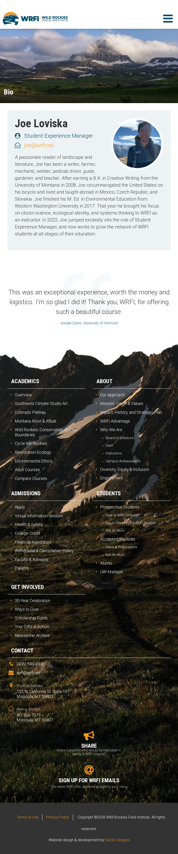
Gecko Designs (117, 840)
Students (108, 493)
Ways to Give (26, 609)
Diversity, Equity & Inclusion (124, 469)
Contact (22, 650)
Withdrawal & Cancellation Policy (44, 550)
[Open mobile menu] (167, 18)
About (104, 381)
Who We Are (111, 429)
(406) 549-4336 (30, 664)
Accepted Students (117, 539)
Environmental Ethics (33, 461)
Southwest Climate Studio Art (41, 403)
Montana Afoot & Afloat (35, 421)
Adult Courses (27, 469)
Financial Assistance (33, 542)
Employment (111, 478)
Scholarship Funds (31, 618)
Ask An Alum (115, 531)
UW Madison (111, 571)
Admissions (26, 493)
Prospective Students (120, 507)
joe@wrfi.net (39, 145)
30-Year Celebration (32, 600)
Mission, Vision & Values (121, 403)
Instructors (114, 453)
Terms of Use (27, 817)
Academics (25, 381)
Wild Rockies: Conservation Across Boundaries (46, 432)
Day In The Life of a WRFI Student (130, 523)
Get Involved (27, 587)
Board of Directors (119, 438)
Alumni (106, 563)
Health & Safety (29, 524)
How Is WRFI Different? (123, 515)
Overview (23, 394)
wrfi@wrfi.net (28, 672)
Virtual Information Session (39, 515)
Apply (20, 507)
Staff (109, 446)
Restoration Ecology (33, 452)
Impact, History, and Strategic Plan (131, 412)
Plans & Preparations (121, 547)
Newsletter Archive (32, 635)
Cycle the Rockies (31, 443)
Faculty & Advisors (31, 559)
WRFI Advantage (115, 421)
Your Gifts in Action (32, 626)
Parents (22, 568)
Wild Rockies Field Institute (35, 18)
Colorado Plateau (30, 412)
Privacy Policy (57, 817)
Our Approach (112, 394)
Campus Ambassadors (123, 461)
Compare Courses (31, 478)
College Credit (27, 533)
